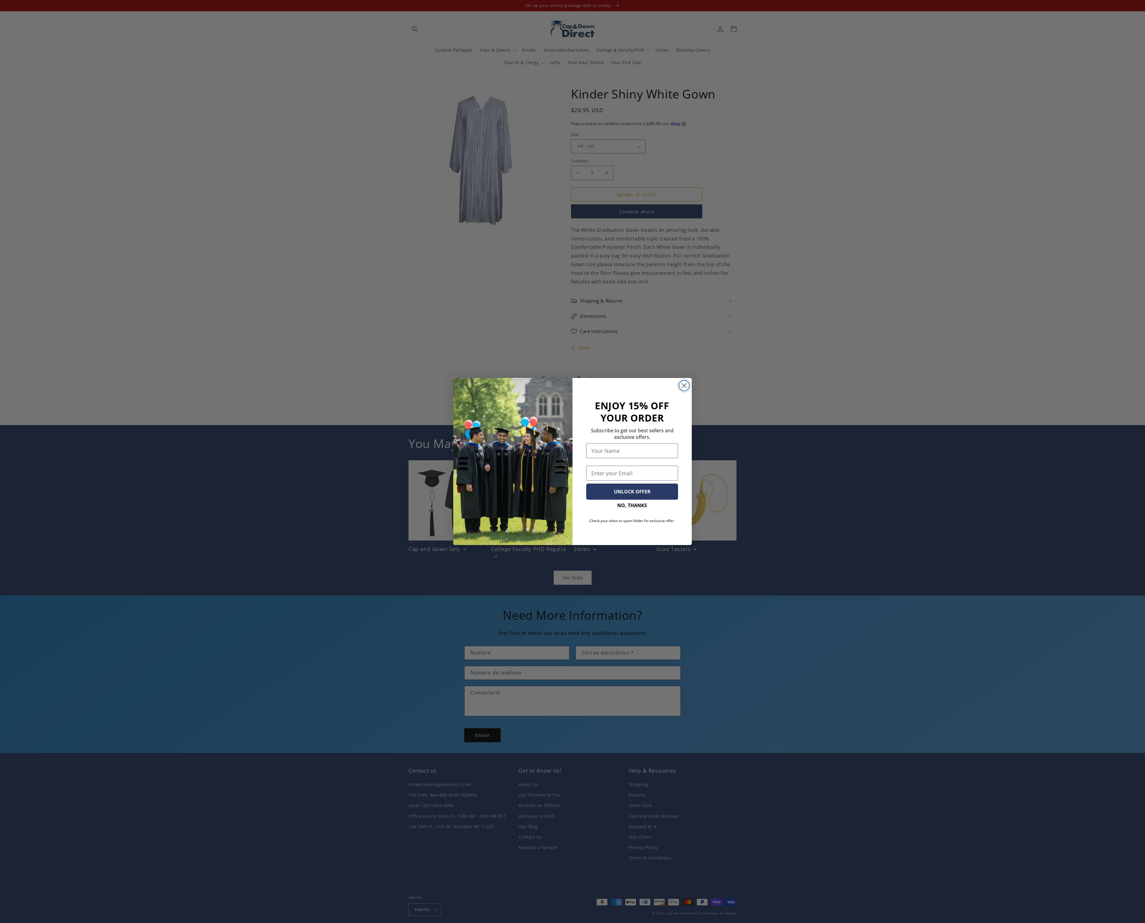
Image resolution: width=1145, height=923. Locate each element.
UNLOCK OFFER (632, 491)
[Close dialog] (684, 385)
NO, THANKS (632, 505)
